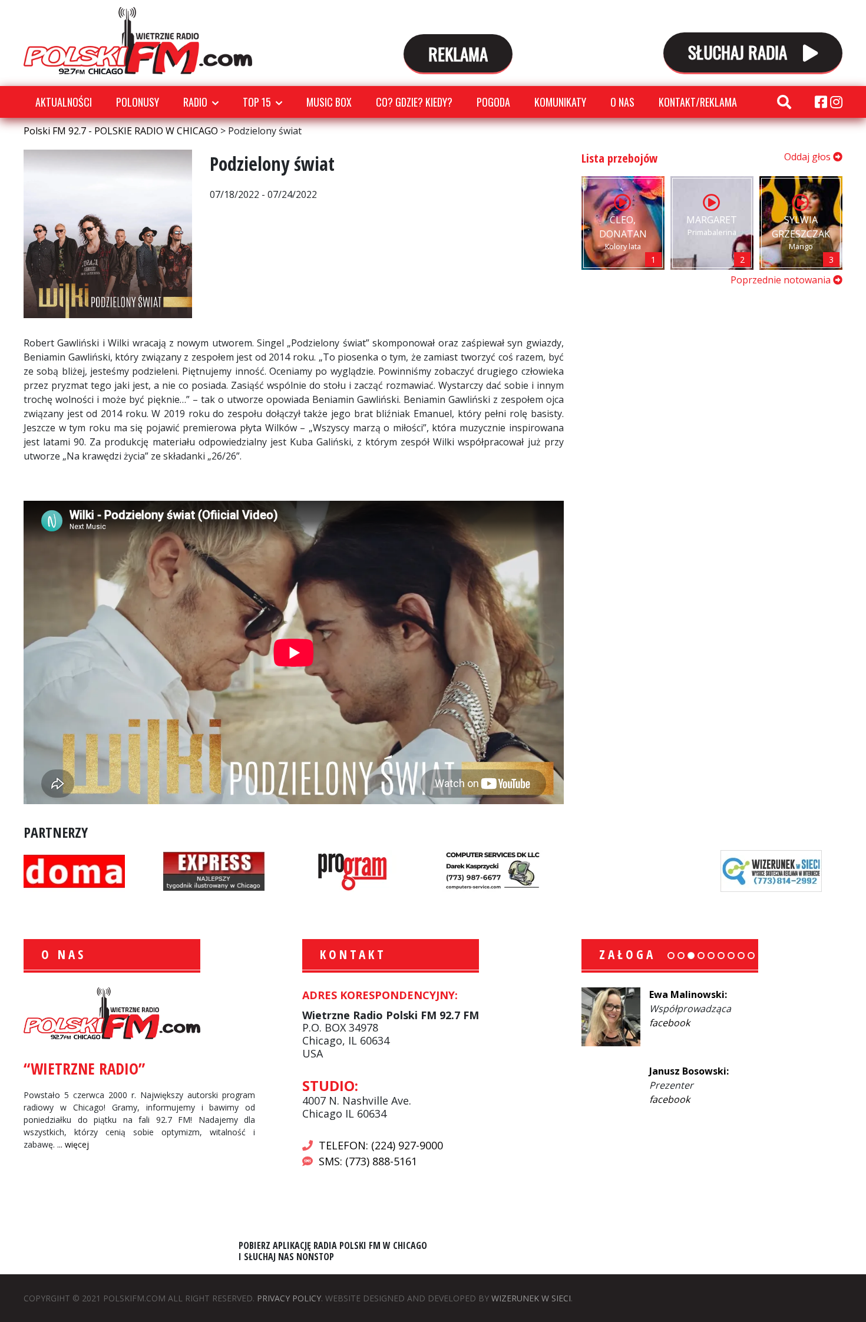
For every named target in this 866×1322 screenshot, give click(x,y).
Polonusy (137, 102)
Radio (195, 102)
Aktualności (63, 102)
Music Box (329, 102)
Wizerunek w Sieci (531, 1298)
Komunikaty (560, 102)
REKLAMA (458, 53)
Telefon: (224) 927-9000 (381, 1145)
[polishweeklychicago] (353, 870)
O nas (622, 102)
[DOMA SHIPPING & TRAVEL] (74, 870)
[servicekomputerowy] (492, 870)
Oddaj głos (808, 156)
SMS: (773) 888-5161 (368, 1161)
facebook (669, 1022)
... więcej (73, 1144)
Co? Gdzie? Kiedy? (414, 102)
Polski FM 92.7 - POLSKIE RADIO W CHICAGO (138, 40)
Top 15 (257, 102)
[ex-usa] (214, 870)
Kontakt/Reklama (698, 102)
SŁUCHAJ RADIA (739, 51)
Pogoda (493, 102)
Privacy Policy (289, 1298)
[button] (671, 955)
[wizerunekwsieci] (771, 870)
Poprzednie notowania (782, 279)
